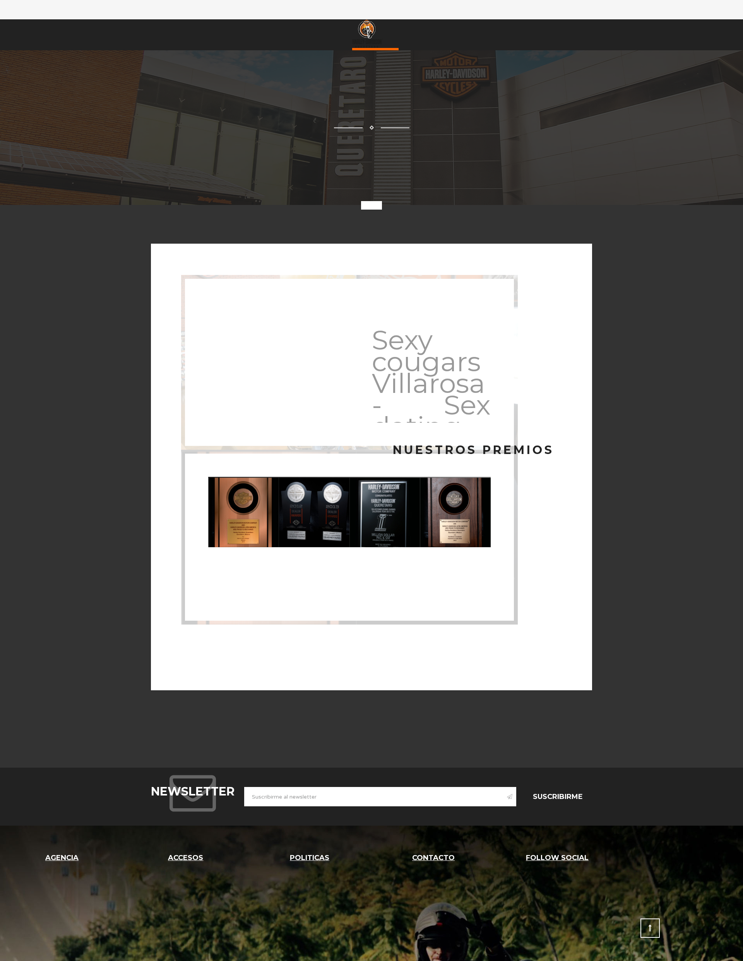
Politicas (309, 857)
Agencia (62, 857)
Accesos (185, 857)
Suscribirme (558, 796)
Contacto (433, 857)
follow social (557, 857)
